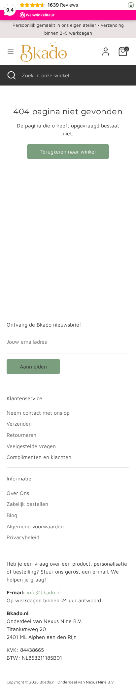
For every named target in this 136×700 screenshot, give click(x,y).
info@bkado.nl (44, 592)
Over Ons (18, 493)
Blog (12, 515)
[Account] (105, 49)
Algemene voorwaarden (35, 526)
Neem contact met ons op (38, 413)
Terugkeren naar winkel (68, 152)
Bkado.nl (47, 682)
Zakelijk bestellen (27, 504)
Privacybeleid (23, 537)
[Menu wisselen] (10, 51)
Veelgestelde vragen (31, 446)
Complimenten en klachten (39, 457)
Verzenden (19, 424)
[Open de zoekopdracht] (11, 75)
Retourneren (21, 435)
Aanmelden (33, 366)
